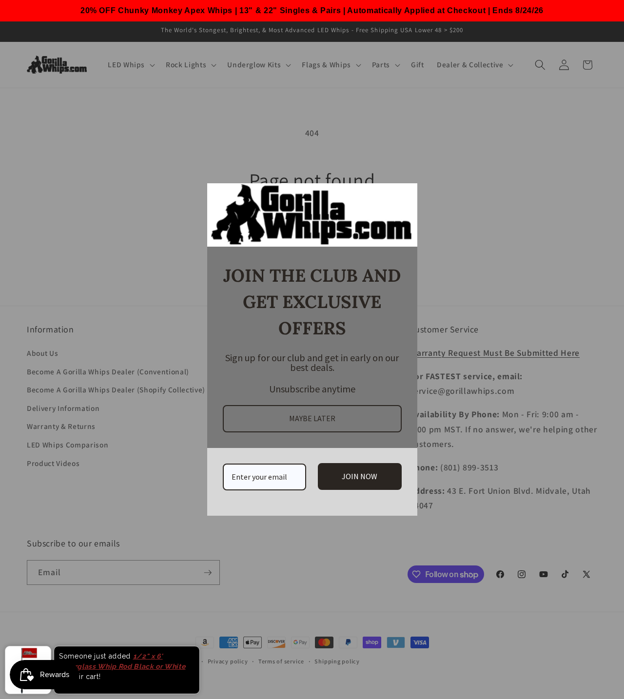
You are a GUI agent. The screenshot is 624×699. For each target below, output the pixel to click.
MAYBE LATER (312, 418)
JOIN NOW (359, 476)
